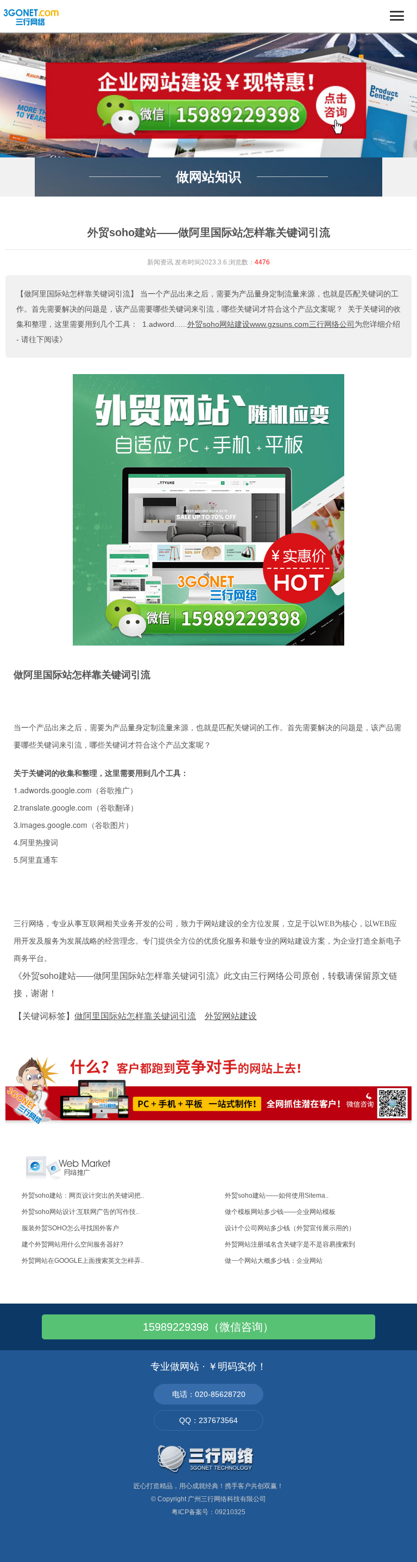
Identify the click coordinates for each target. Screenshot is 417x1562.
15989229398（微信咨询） (208, 1327)
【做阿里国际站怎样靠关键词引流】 (77, 293)
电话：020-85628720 (208, 1394)
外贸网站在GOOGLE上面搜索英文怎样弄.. (83, 1260)
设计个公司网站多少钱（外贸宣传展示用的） (290, 1228)
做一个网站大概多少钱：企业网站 (274, 1260)
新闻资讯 (160, 262)
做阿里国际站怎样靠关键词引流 (82, 674)
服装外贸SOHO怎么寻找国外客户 (70, 1228)
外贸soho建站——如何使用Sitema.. (276, 1195)
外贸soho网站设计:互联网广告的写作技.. (80, 1212)
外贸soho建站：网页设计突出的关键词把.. (83, 1195)
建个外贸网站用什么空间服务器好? (72, 1244)
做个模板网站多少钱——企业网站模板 (280, 1212)
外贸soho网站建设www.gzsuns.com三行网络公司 (271, 324)
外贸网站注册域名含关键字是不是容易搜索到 (290, 1244)
